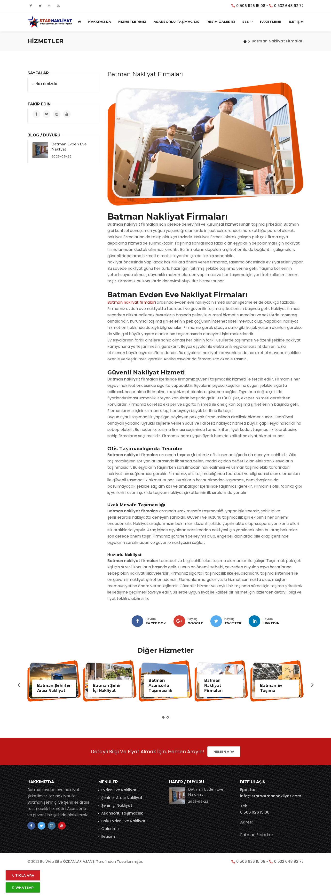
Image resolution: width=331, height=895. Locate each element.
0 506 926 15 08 (250, 5)
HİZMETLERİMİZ (132, 22)
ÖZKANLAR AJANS (79, 861)
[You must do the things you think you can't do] (177, 795)
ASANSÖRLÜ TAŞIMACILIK (176, 22)
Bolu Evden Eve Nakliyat (123, 821)
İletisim (108, 836)
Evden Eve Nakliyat (119, 789)
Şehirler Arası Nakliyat (121, 797)
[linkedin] (254, 621)
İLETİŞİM (296, 22)
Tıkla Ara (24, 875)
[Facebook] (137, 621)
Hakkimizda (46, 83)
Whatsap (24, 887)
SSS (245, 22)
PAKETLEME (271, 22)
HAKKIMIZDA (99, 22)
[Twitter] (216, 621)
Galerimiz (110, 828)
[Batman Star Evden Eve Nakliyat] (50, 22)
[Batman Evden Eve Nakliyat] (40, 150)
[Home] (245, 41)
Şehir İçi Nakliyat (116, 805)
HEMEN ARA (224, 751)
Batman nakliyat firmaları (131, 302)
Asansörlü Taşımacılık (122, 813)
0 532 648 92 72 (289, 5)
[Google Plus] (179, 621)
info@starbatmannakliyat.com (270, 796)
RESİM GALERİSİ (220, 22)
